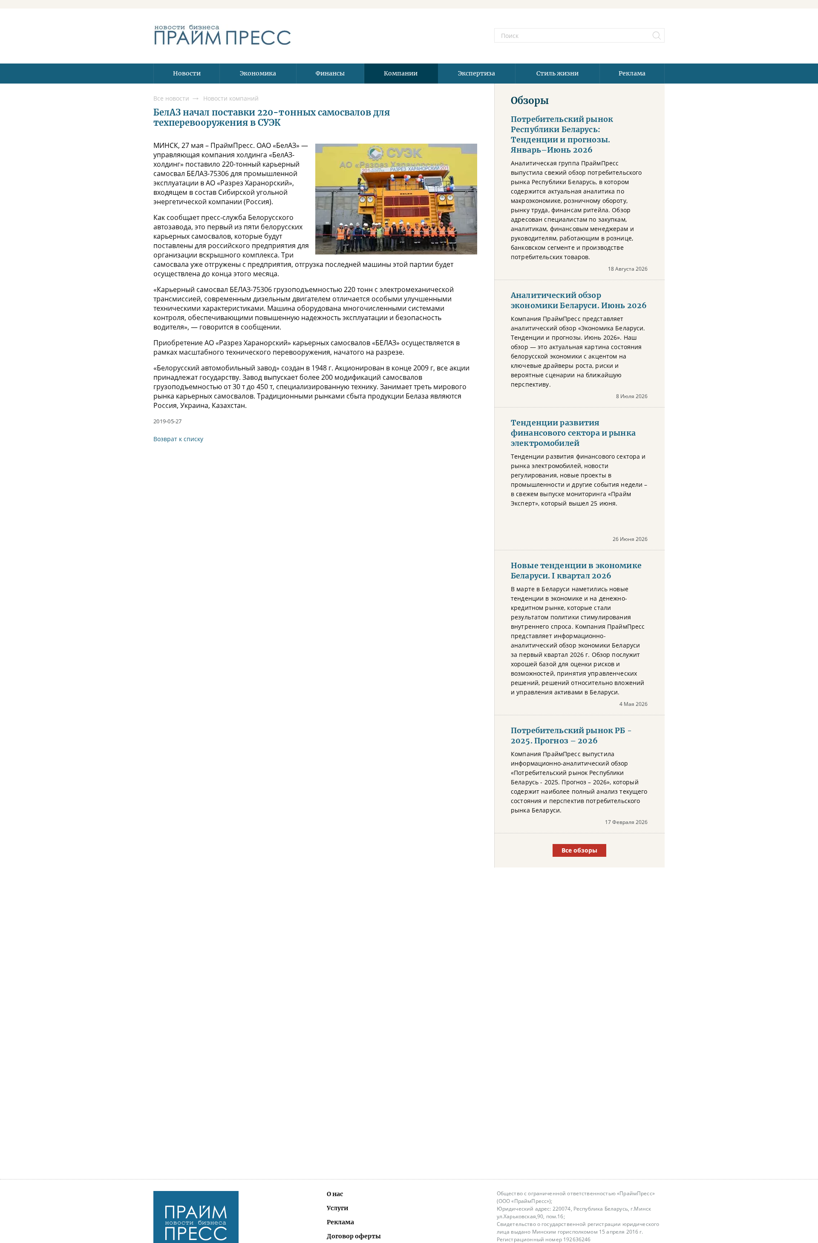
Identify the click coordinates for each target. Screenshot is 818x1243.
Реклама (632, 73)
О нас (335, 1194)
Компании (401, 73)
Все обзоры (579, 850)
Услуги (338, 1208)
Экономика (258, 73)
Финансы (330, 73)
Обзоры (530, 101)
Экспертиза (476, 73)
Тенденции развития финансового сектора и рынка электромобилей (573, 433)
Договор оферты (354, 1236)
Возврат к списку (178, 439)
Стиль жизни (557, 73)
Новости (187, 73)
